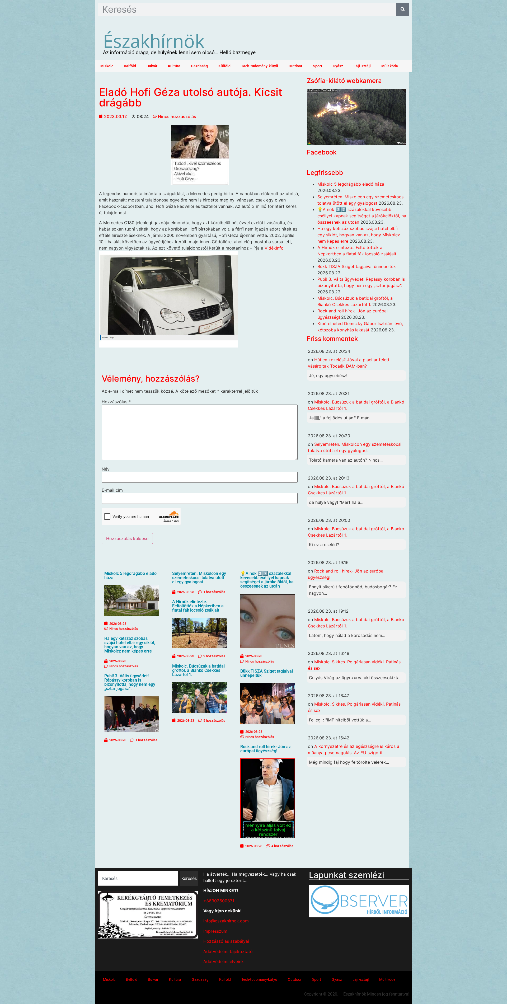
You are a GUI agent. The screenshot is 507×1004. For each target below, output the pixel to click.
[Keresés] (402, 9)
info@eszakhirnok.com (226, 920)
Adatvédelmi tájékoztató (228, 951)
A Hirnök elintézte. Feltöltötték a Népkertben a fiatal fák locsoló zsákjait (198, 606)
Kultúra (174, 66)
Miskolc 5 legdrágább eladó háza (130, 575)
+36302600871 (218, 900)
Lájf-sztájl (362, 66)
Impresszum (215, 931)
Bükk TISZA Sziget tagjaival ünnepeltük (266, 673)
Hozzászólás (116, 402)
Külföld (224, 66)
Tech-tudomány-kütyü (259, 66)
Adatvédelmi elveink (223, 961)
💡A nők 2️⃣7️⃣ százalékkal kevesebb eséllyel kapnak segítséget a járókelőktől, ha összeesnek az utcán (267, 580)
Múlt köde (389, 66)
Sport (317, 66)
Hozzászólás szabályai (226, 941)
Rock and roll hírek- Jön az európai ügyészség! (265, 748)
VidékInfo (273, 248)
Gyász (338, 66)
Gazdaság (199, 66)
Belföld (130, 66)
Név (106, 469)
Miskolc (106, 66)
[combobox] (138, 878)
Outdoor (295, 66)
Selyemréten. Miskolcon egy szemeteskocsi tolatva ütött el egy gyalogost (199, 577)
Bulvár (152, 66)
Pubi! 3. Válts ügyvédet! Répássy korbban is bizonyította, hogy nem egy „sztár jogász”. (129, 682)
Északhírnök (153, 40)
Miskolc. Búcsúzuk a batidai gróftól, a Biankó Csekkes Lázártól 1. (198, 670)
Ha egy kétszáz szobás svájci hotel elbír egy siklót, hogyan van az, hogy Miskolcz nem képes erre (129, 645)
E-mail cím (112, 490)
